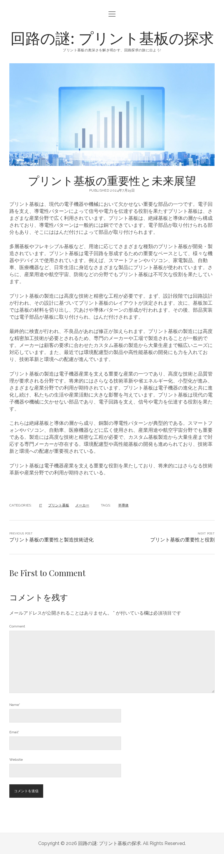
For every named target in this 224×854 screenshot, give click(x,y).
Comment (17, 626)
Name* (14, 705)
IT (40, 505)
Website (16, 759)
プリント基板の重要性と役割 (182, 540)
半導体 (123, 505)
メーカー (82, 505)
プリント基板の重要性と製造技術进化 (51, 540)
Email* (14, 732)
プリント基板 (58, 505)
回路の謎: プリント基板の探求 (112, 38)
